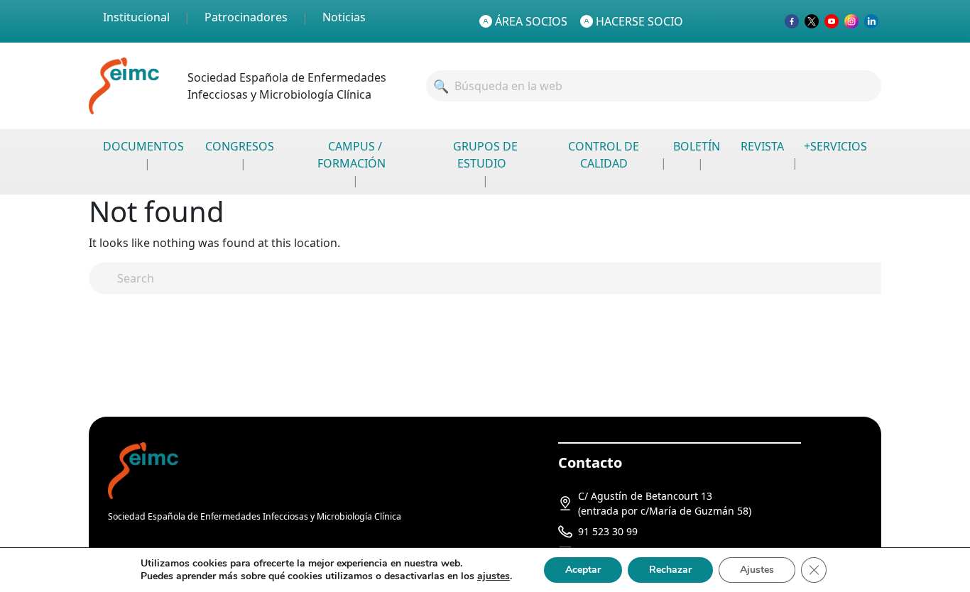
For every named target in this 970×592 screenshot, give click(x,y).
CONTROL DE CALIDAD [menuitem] (603, 154)
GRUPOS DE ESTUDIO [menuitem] (485, 154)
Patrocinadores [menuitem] (246, 17)
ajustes (493, 576)
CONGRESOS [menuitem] (239, 146)
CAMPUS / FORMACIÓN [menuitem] (351, 154)
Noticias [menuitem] (344, 17)
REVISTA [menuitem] (762, 146)
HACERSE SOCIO (639, 21)
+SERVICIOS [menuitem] (835, 146)
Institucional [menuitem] (136, 17)
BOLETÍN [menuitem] (696, 146)
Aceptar (583, 569)
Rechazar (670, 569)
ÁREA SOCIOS (531, 21)
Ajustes (757, 569)
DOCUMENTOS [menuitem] (143, 146)
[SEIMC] (143, 469)
